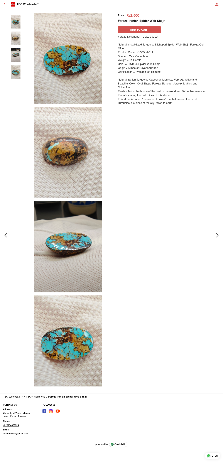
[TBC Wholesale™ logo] (13, 4)
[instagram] (51, 411)
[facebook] (44, 411)
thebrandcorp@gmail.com (15, 433)
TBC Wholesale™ (28, 4)
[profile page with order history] (217, 4)
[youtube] (57, 411)
